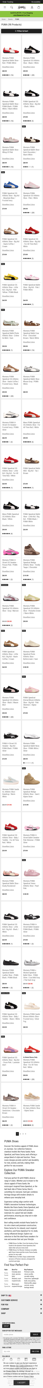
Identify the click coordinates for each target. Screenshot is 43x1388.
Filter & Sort (22, 31)
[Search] (11, 7)
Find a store (6, 1347)
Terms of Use (30, 1341)
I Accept (21, 1383)
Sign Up (6, 1326)
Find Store (35, 1351)
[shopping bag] (38, 7)
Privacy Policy (11, 1371)
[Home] (22, 7)
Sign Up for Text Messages (12, 1331)
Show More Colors (8, 67)
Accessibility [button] (36, 2)
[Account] (32, 7)
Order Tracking (8, 2)
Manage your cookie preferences (21, 1366)
